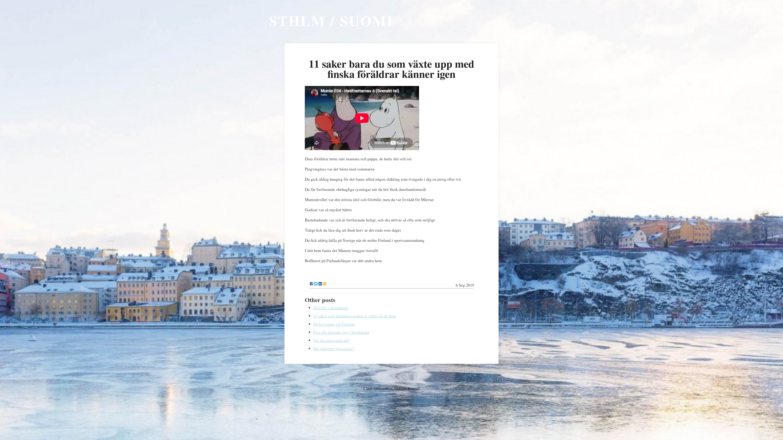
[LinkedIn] (320, 283)
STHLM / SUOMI (331, 20)
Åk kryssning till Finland (334, 324)
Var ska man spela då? (331, 340)
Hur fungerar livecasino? (333, 348)
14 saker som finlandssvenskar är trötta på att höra (354, 316)
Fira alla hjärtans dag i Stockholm (341, 332)
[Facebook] (311, 283)
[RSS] (324, 283)
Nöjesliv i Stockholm (330, 307)
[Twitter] (315, 283)
